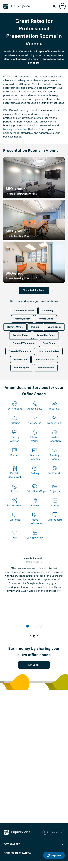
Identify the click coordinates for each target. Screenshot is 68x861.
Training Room (20, 335)
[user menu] (62, 6)
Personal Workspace (23, 343)
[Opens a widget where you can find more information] (54, 855)
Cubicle (35, 327)
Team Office (20, 359)
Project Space (21, 367)
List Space (34, 665)
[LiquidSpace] (17, 832)
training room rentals (15, 129)
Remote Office (15, 327)
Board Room (54, 327)
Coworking (48, 310)
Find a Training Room (34, 290)
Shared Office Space (20, 351)
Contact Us (56, 832)
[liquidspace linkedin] (45, 832)
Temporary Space (44, 359)
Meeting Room (22, 318)
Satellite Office (46, 367)
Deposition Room (46, 335)
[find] (54, 6)
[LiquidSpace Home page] (16, 6)
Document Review (49, 351)
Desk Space (49, 343)
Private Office (46, 318)
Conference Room (24, 310)
